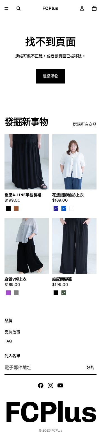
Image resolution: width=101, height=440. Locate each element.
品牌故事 (12, 331)
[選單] (6, 8)
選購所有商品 (85, 124)
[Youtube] (60, 385)
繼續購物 (50, 75)
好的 (90, 367)
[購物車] (94, 8)
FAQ (8, 340)
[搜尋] (18, 8)
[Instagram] (50, 385)
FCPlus (56, 430)
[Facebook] (40, 385)
